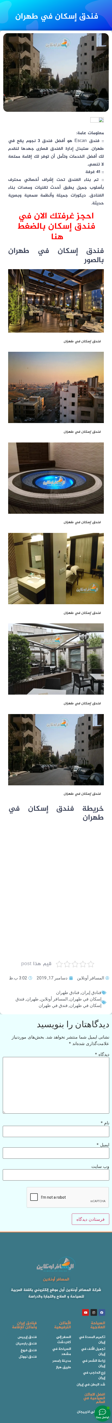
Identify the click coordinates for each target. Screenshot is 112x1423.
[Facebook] (102, 1312)
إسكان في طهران (85, 999)
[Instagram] (94, 1312)
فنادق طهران (67, 992)
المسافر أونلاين (54, 999)
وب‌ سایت (100, 1166)
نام (105, 1123)
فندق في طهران (53, 1005)
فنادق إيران (91, 992)
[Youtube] (85, 1312)
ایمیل (103, 1145)
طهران (32, 999)
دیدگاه (102, 1054)
